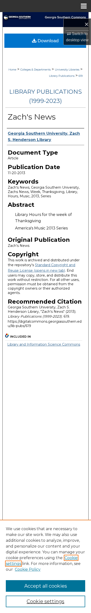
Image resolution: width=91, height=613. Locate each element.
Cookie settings (45, 601)
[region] (45, 566)
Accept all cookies (45, 586)
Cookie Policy (28, 569)
